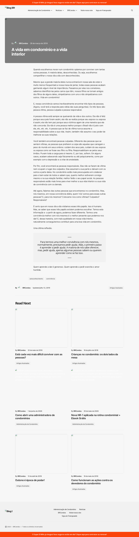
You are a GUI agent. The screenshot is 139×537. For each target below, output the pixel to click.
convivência (50, 279)
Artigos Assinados (116, 288)
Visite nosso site (75, 513)
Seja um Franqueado (69, 516)
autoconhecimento (36, 279)
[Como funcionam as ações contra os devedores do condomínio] (97, 454)
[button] (132, 10)
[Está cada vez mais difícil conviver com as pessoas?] (41, 328)
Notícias (82, 509)
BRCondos (62, 513)
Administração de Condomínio (27, 424)
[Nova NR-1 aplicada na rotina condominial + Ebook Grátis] (97, 388)
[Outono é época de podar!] (41, 454)
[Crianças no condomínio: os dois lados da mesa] (97, 328)
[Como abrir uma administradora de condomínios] (41, 388)
